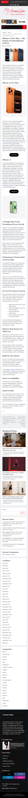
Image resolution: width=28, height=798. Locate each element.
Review (4, 690)
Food (3, 662)
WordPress (22, 795)
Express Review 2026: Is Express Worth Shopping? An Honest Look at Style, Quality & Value (13, 523)
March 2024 (5, 625)
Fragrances (5, 665)
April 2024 (5, 622)
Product (4, 688)
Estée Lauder (6, 654)
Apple (14, 75)
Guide (4, 672)
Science (4, 693)
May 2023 (5, 643)
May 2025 (5, 594)
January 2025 (6, 604)
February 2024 (6, 627)
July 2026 (5, 563)
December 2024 (6, 607)
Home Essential (6, 680)
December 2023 (6, 632)
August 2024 (6, 617)
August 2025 (6, 586)
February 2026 (6, 573)
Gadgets (4, 670)
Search (4, 509)
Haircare (4, 675)
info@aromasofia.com (10, 788)
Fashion (4, 657)
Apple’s (14, 143)
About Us (5, 758)
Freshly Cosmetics (7, 667)
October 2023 (6, 638)
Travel (4, 703)
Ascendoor (10, 795)
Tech (3, 411)
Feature (4, 659)
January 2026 (6, 576)
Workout (4, 706)
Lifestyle (4, 685)
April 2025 (5, 596)
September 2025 (7, 584)
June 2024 (5, 620)
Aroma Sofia (7, 46)
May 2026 (5, 566)
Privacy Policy (6, 766)
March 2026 (5, 571)
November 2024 (7, 609)
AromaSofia (17, 794)
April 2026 (5, 568)
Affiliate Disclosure (8, 761)
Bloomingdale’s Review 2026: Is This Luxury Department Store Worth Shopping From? (12, 534)
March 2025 (5, 599)
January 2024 (6, 630)
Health (4, 677)
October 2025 (6, 581)
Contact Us (6, 756)
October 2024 (6, 612)
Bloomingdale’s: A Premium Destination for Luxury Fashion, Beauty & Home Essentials (13, 540)
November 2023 (6, 635)
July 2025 (5, 589)
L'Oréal (4, 683)
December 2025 (6, 578)
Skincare (4, 695)
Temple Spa (5, 701)
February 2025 (6, 602)
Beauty (4, 652)
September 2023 (7, 640)
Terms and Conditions (9, 763)
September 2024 (7, 614)
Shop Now (14, 155)
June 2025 (5, 591)
